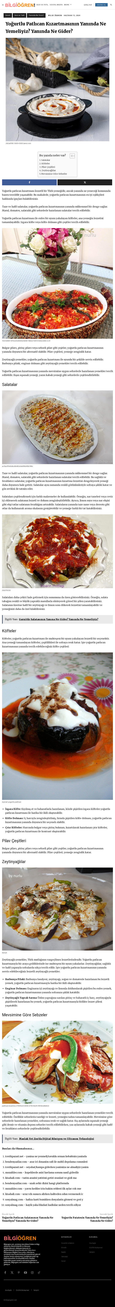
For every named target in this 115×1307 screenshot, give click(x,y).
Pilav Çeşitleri (48, 167)
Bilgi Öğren (55, 15)
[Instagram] (32, 1272)
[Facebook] (5, 1272)
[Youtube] (25, 1272)
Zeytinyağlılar (49, 170)
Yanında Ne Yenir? (36, 15)
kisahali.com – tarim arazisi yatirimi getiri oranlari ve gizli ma (41, 1178)
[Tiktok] (38, 1272)
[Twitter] (11, 1272)
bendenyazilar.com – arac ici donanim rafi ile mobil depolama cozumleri (46, 1161)
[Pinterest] (18, 1272)
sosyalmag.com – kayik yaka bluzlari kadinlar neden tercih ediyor (43, 1205)
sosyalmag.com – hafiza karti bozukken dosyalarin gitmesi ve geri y (44, 1199)
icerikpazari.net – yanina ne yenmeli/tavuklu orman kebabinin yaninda (46, 1156)
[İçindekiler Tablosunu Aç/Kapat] (70, 155)
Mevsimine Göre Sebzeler (54, 174)
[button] (111, 5)
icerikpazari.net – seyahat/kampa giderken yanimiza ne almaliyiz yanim (46, 1167)
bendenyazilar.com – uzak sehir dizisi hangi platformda (37, 1183)
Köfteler (45, 163)
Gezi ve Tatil (19, 15)
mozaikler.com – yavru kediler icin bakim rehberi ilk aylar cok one (43, 1188)
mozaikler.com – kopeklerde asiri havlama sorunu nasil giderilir (42, 1172)
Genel (7, 15)
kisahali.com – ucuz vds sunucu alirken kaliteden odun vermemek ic (44, 1194)
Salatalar (45, 160)
